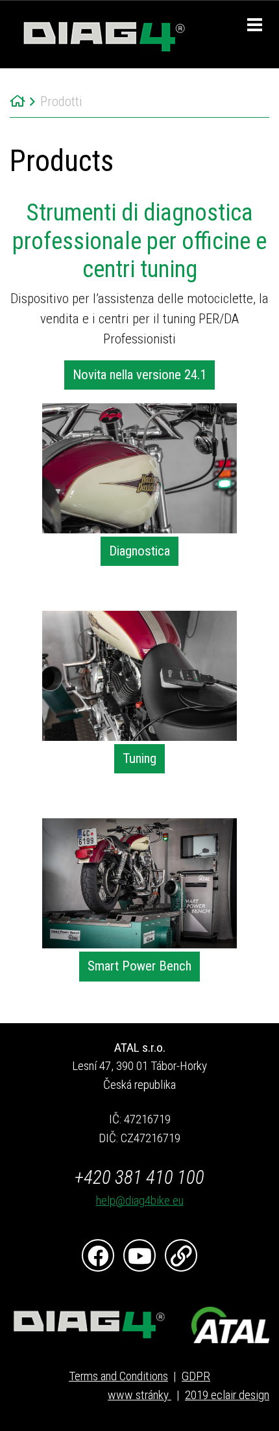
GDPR (196, 1376)
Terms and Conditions (118, 1376)
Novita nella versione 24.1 (139, 374)
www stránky (139, 1394)
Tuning (139, 758)
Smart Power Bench (139, 966)
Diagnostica (139, 551)
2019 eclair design (227, 1394)
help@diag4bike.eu (140, 1200)
